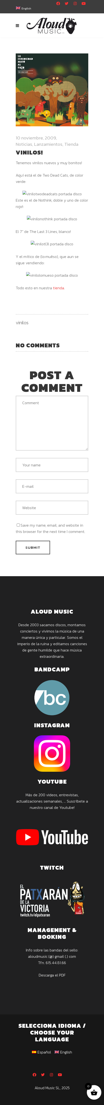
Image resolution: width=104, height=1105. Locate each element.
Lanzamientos (48, 144)
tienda (58, 288)
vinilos (22, 322)
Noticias (24, 144)
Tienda (71, 144)
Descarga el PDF (52, 975)
